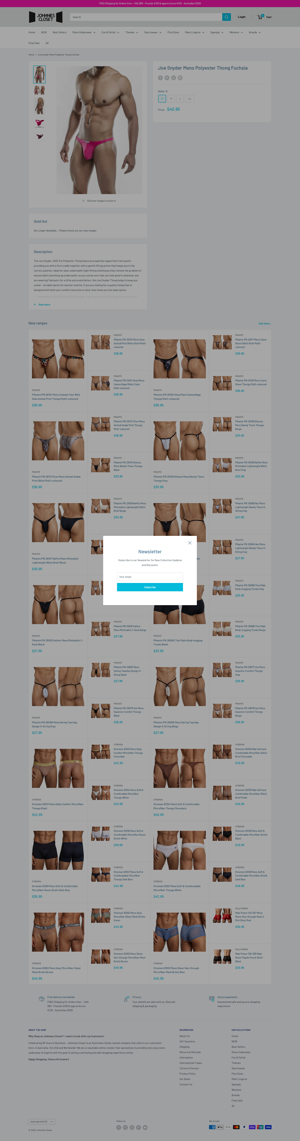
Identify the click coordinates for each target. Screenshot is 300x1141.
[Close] (190, 542)
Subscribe (150, 587)
